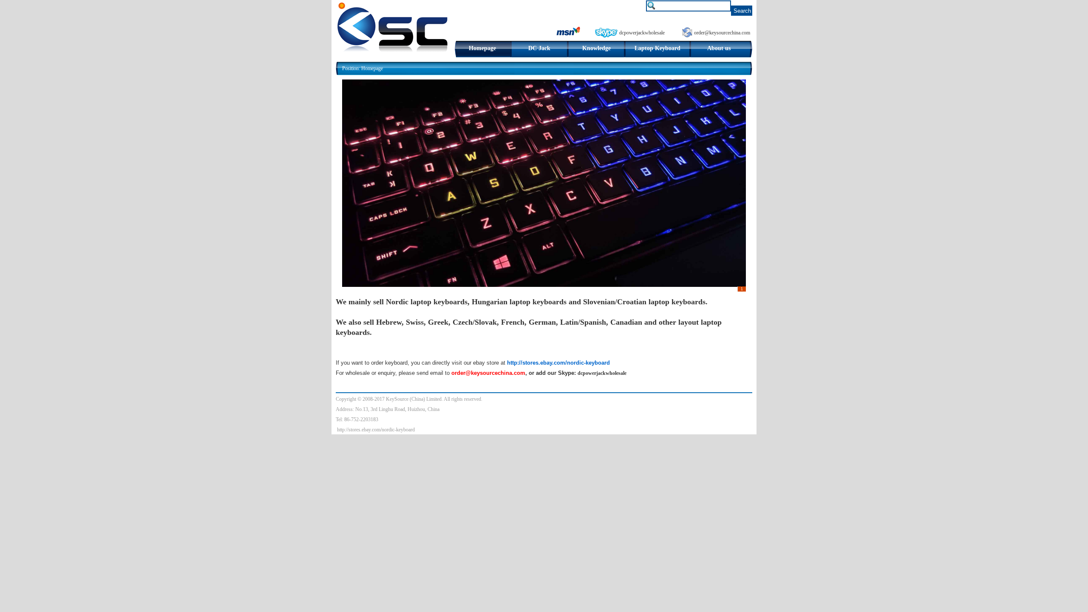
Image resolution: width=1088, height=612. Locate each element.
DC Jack (539, 48)
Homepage (482, 48)
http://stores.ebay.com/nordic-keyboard (376, 430)
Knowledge (596, 48)
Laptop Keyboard (657, 48)
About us (719, 48)
